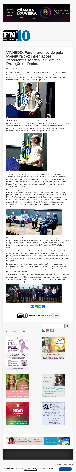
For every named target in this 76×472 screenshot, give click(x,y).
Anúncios (44, 44)
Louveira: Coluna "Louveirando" (58, 44)
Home (7, 44)
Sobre (14, 44)
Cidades (36, 44)
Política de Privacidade (24, 44)
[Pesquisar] (67, 326)
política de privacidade (30, 470)
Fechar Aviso (65, 469)
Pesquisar (45, 323)
